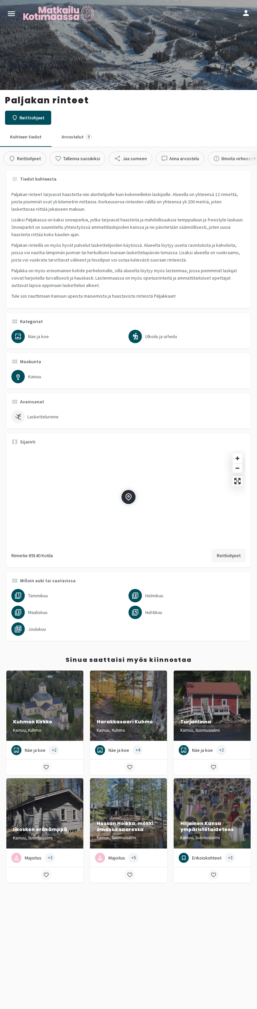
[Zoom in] (237, 458)
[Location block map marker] (128, 497)
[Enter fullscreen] (237, 481)
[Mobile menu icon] (11, 13)
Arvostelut (76, 137)
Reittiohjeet (229, 555)
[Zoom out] (237, 468)
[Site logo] (59, 13)
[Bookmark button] (46, 767)
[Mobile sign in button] (246, 13)
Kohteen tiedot (25, 137)
